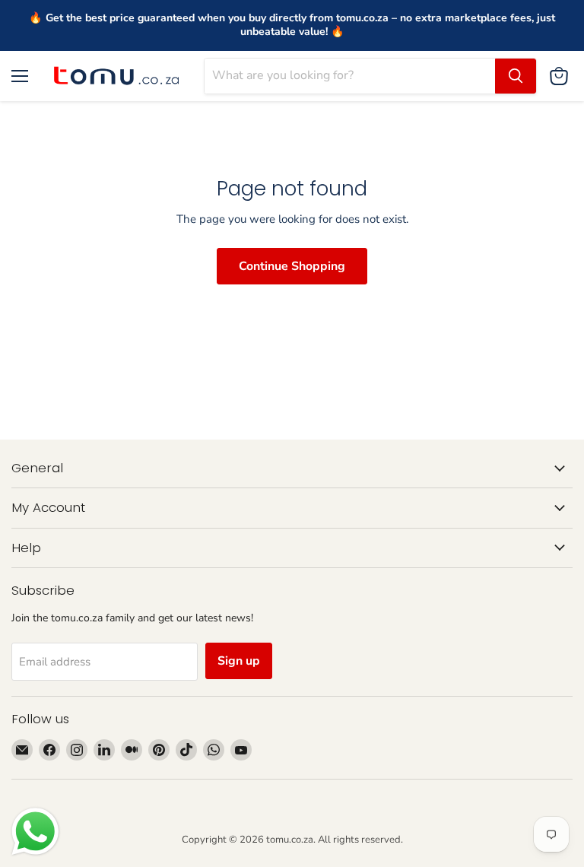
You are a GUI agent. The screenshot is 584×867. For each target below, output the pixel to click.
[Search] (515, 76)
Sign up (238, 661)
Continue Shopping (292, 266)
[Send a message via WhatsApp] (35, 831)
